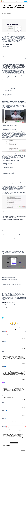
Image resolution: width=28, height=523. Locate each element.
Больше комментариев (14, 442)
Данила (5, 351)
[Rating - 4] (15, 323)
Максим (5, 426)
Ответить (24, 338)
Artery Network (16, 33)
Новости (5, 1)
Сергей (5, 418)
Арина (5, 341)
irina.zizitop (5, 317)
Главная (3, 15)
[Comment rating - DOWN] (5, 338)
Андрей (5, 331)
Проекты (14, 1)
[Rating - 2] (12, 323)
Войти (26, 1)
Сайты (22, 1)
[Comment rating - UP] (3, 338)
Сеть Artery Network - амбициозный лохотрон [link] (14, 15)
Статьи (9, 1)
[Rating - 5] (17, 323)
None (4, 382)
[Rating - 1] (11, 323)
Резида (5, 366)
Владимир (5, 410)
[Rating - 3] (14, 323)
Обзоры (18, 1)
